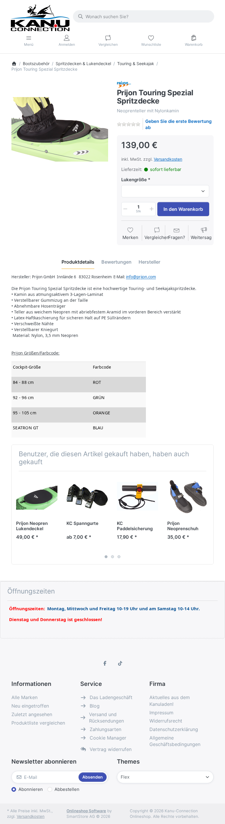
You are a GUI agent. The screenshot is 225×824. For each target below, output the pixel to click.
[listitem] (59, 129)
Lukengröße (134, 179)
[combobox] (143, 16)
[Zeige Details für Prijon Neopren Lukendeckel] (36, 496)
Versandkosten (168, 159)
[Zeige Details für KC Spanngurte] (87, 496)
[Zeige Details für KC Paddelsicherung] (137, 496)
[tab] (78, 262)
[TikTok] (120, 663)
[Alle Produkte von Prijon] (124, 84)
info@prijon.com (141, 276)
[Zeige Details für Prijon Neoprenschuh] (188, 496)
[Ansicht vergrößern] (59, 129)
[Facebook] (104, 663)
